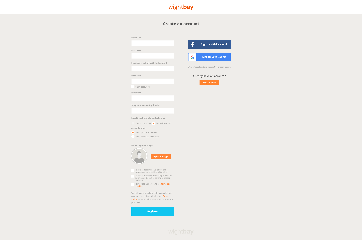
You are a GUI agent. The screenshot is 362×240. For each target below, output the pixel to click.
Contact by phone (143, 123)
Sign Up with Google (214, 57)
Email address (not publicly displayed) (149, 63)
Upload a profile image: (142, 146)
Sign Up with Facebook (214, 44)
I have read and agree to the (152, 185)
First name (136, 38)
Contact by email (163, 123)
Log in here (209, 82)
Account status (138, 128)
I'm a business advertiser (147, 137)
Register (152, 211)
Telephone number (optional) (145, 105)
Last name (136, 50)
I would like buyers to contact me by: (148, 118)
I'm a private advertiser (146, 133)
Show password (142, 87)
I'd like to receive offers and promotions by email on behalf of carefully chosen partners (153, 178)
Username (136, 93)
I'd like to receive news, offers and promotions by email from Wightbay (151, 171)
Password (136, 76)
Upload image (160, 156)
